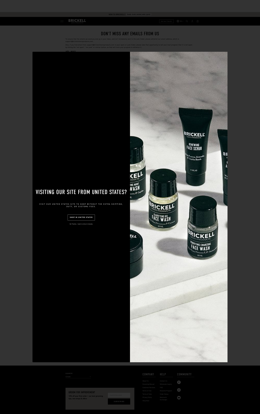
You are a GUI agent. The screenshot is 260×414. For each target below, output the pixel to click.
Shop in (81, 217)
